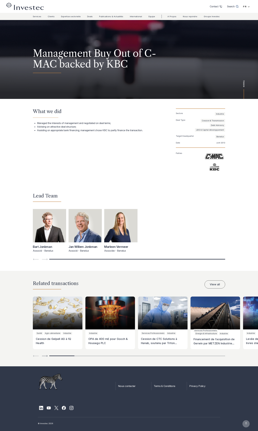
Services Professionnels (153, 333)
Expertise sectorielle (71, 16)
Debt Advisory (217, 125)
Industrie (220, 114)
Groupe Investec (212, 16)
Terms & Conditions (164, 386)
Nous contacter (127, 386)
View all (215, 284)
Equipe (152, 16)
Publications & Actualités (111, 16)
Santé (39, 333)
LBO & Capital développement (210, 130)
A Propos (172, 16)
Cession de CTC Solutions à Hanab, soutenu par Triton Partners (159, 343)
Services (37, 16)
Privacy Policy (197, 386)
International (136, 16)
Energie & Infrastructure (206, 333)
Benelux (220, 136)
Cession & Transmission (213, 121)
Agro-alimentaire (52, 333)
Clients (51, 16)
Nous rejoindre (190, 16)
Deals (90, 16)
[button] (45, 356)
